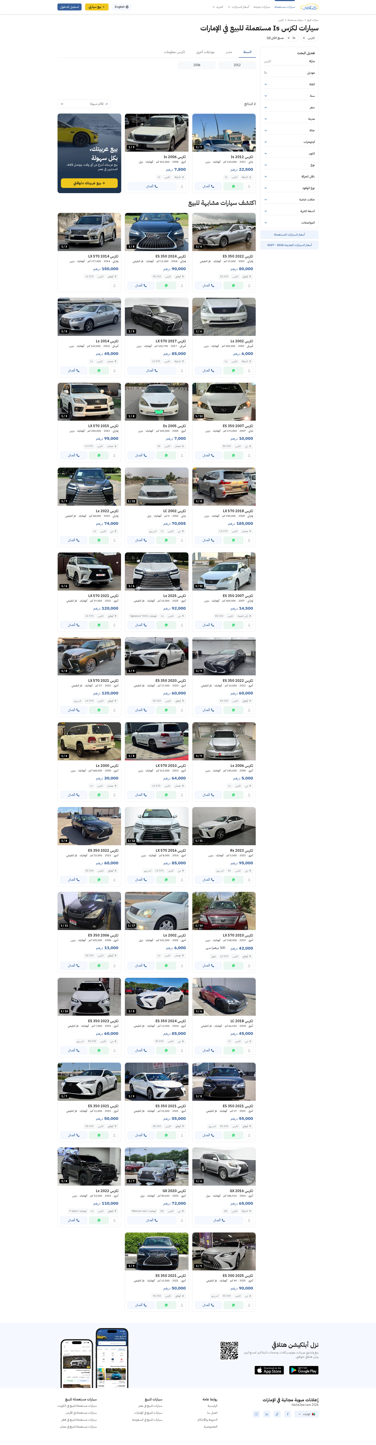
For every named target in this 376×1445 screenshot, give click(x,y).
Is (226, 177)
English (120, 7)
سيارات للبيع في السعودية (147, 1419)
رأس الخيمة (243, 616)
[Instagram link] (256, 1414)
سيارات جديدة (261, 7)
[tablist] (156, 52)
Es (159, 446)
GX (225, 1211)
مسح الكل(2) (275, 38)
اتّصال (206, 186)
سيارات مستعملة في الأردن (81, 1412)
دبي (246, 446)
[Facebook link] (287, 1414)
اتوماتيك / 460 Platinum (144, 1211)
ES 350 (224, 276)
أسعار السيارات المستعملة (289, 234)
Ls (226, 361)
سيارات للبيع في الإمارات (148, 1412)
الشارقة (245, 177)
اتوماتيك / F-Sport (78, 1211)
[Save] (197, 118)
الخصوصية (210, 1426)
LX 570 (90, 276)
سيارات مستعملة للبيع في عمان (78, 1426)
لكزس (234, 177)
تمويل (213, 956)
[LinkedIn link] (266, 1414)
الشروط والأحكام (207, 1419)
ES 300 (227, 1296)
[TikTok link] (277, 1414)
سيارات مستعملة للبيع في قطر (79, 1419)
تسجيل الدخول (69, 7)
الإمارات (306, 1414)
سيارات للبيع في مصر (150, 1405)
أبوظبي (245, 276)
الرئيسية (212, 1405)
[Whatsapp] (233, 186)
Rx (229, 871)
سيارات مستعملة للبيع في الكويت (77, 1405)
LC (162, 531)
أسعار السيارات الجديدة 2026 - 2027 (289, 245)
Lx (95, 531)
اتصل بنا (212, 1412)
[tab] (247, 52)
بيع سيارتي (95, 7)
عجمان (110, 361)
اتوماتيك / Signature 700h (143, 616)
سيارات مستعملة (285, 7)
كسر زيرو (152, 531)
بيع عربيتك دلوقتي (87, 183)
